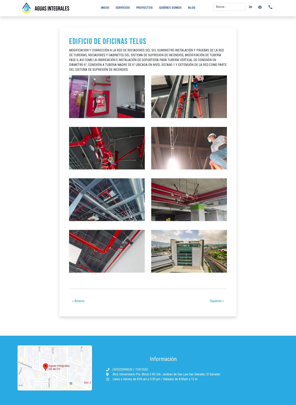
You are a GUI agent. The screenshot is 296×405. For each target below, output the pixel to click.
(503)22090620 (123, 369)
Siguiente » (217, 301)
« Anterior (78, 301)
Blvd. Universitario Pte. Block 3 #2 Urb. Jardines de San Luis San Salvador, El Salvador (166, 374)
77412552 (141, 369)
